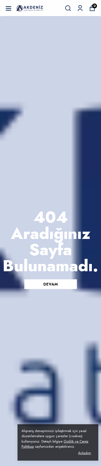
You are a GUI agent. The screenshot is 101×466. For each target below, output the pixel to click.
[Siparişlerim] (80, 8)
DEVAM (50, 284)
